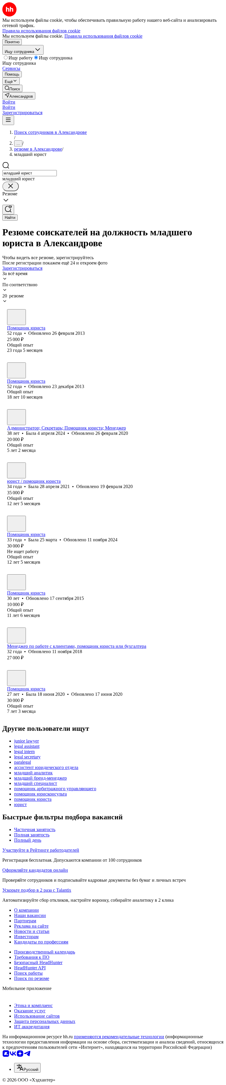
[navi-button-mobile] (8, 120)
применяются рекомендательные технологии (119, 1036)
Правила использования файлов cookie (103, 36)
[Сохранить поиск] (8, 209)
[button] (8, 101)
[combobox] (29, 173)
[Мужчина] (16, 317)
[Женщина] (16, 417)
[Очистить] (10, 186)
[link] (12, 88)
